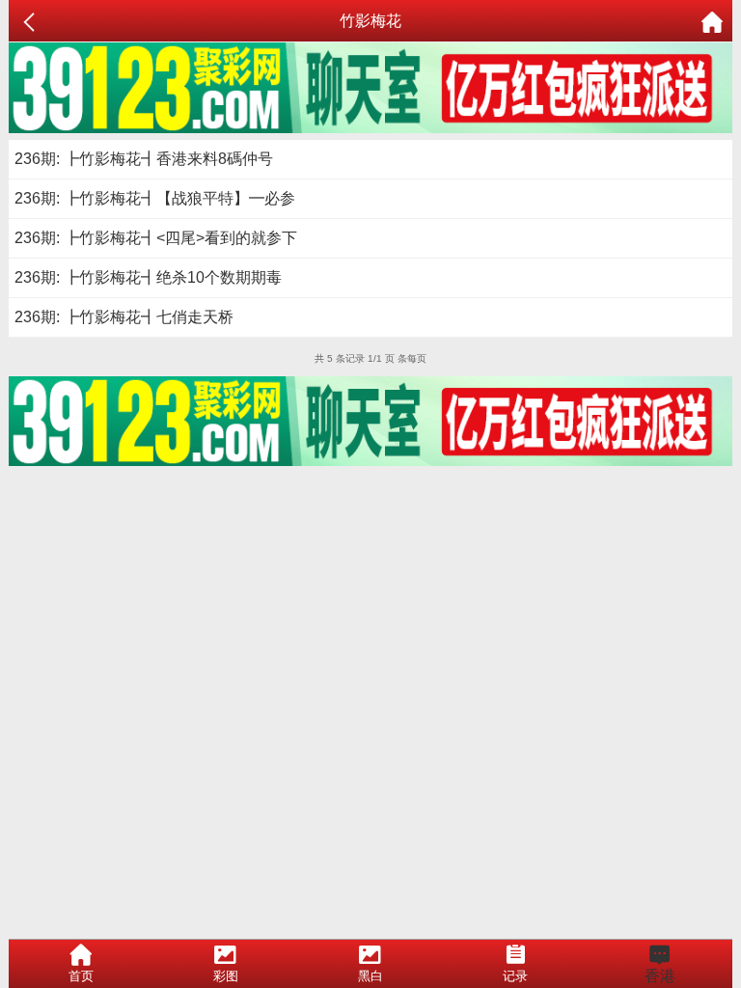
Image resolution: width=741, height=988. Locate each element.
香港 (660, 976)
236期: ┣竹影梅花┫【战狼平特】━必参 (154, 198)
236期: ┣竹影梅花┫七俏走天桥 (123, 317)
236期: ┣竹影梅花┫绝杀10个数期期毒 (148, 277)
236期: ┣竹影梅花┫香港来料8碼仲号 (143, 159)
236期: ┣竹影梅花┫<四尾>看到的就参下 (155, 238)
